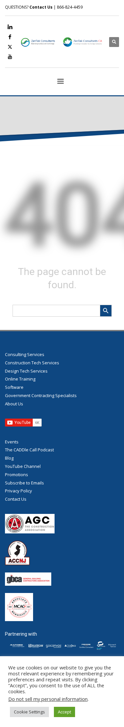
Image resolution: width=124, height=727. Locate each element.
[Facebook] (10, 37)
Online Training (20, 379)
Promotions (16, 474)
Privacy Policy (18, 491)
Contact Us (41, 7)
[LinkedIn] (10, 27)
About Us (14, 404)
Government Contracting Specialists (41, 395)
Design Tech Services (26, 371)
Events (12, 442)
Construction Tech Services (32, 363)
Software (14, 387)
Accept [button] (64, 712)
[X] (10, 47)
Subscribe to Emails (24, 483)
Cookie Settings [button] (29, 712)
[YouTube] (10, 57)
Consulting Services (24, 354)
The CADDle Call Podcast (29, 450)
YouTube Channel (23, 466)
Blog (9, 458)
